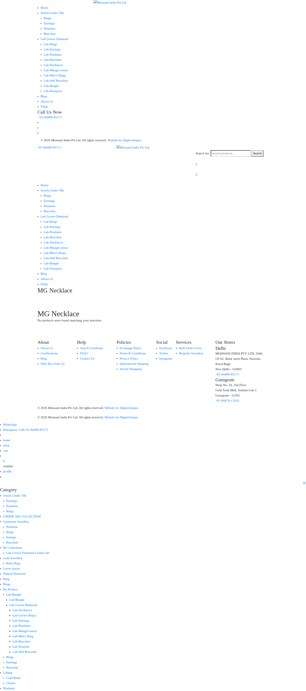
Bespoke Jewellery (191, 353)
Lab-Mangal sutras (56, 70)
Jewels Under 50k (52, 13)
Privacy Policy (129, 358)
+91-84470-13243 (227, 400)
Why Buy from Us (53, 363)
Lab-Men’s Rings (55, 75)
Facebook (165, 348)
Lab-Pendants (52, 54)
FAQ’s (84, 353)
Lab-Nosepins (53, 91)
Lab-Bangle (51, 85)
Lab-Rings (50, 44)
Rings (47, 18)
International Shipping (134, 363)
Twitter (163, 353)
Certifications (49, 353)
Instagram (165, 358)
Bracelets (50, 33)
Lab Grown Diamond (54, 39)
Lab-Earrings (52, 49)
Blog (44, 96)
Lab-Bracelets (53, 59)
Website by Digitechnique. (125, 140)
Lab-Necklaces (53, 65)
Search (257, 153)
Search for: (203, 153)
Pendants (49, 28)
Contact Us (87, 358)
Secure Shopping (131, 369)
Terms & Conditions (133, 353)
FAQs (44, 106)
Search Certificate (91, 348)
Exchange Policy (131, 348)
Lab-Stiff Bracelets (56, 80)
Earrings (49, 23)
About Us (47, 101)
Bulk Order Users (190, 348)
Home (45, 7)
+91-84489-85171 (49, 117)
